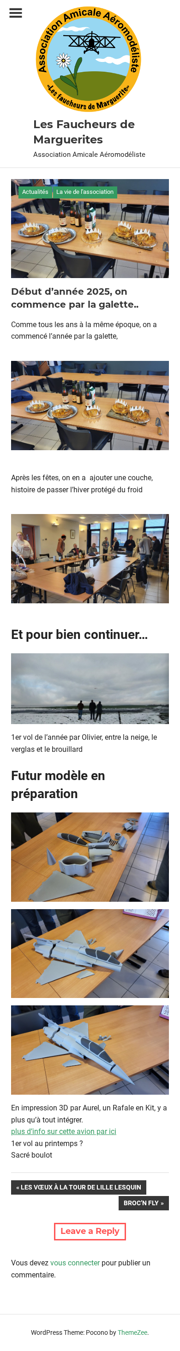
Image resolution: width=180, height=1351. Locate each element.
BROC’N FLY (141, 1204)
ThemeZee (132, 1332)
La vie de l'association (85, 191)
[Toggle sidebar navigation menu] (16, 13)
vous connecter (75, 1262)
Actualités (35, 191)
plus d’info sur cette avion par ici (63, 1131)
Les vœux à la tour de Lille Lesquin (80, 1189)
